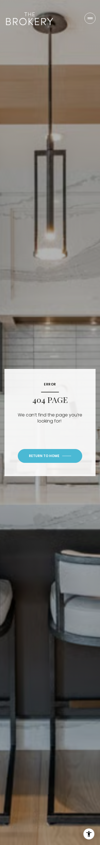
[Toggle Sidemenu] (90, 18)
